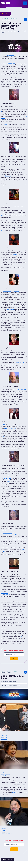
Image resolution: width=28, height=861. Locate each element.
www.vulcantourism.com (7, 740)
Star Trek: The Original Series (9, 577)
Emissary (16, 248)
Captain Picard (10, 55)
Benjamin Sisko (10, 266)
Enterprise (14, 698)
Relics (4, 356)
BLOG (22, 543)
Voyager (3, 736)
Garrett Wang (4, 645)
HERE (8, 549)
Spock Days (4, 642)
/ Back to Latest (5, 13)
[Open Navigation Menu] (25, 3)
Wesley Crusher (4, 499)
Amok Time (3, 682)
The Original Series (5, 680)
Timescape (8, 159)
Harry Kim (3, 735)
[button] (5, 3)
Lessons (9, 404)
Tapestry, (5, 116)
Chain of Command (7, 448)
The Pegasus (11, 63)
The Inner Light (8, 401)
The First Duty (7, 501)
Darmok (15, 220)
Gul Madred (17, 449)
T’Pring (2, 678)
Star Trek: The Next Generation (9, 18)
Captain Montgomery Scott (10, 360)
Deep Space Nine (7, 248)
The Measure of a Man (10, 198)
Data (2, 190)
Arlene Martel (4, 643)
